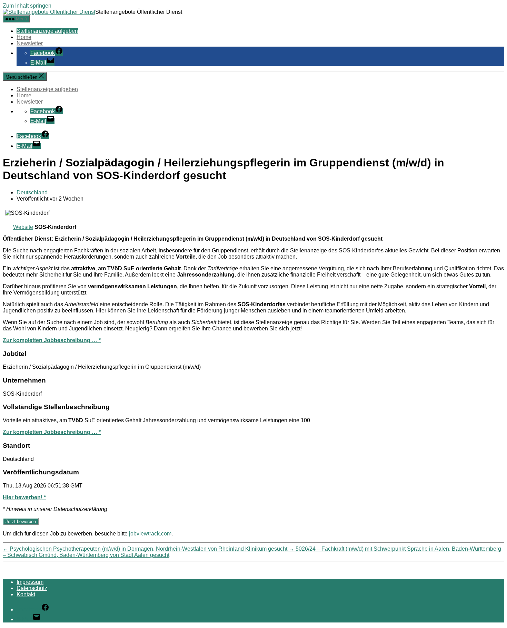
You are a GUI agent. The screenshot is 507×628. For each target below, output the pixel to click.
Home (24, 37)
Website (23, 227)
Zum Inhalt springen (27, 6)
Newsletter (30, 43)
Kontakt (26, 594)
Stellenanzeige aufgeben (47, 31)
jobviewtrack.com (150, 534)
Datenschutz (32, 588)
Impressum (30, 582)
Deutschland (32, 192)
